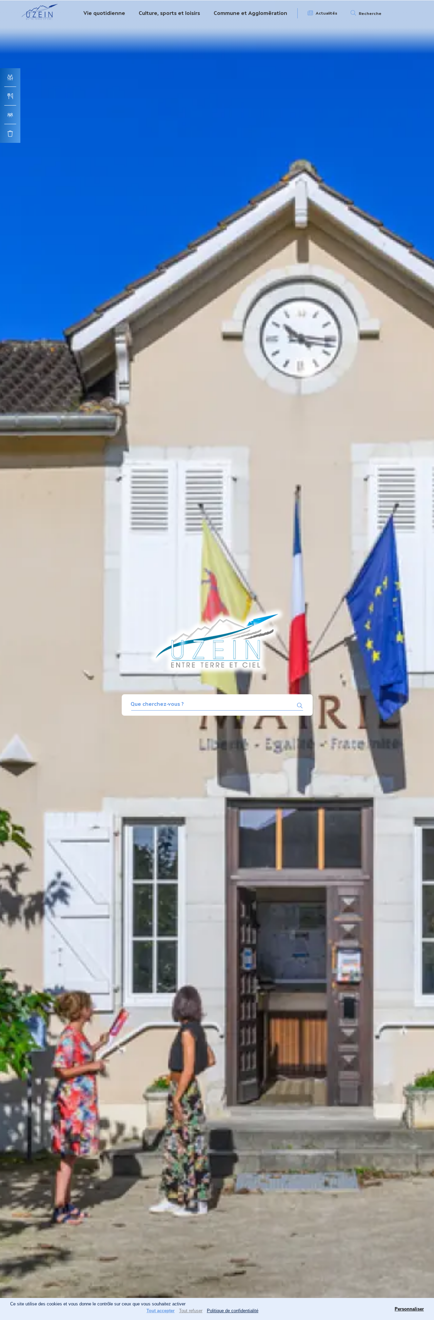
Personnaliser (409, 1309)
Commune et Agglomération (250, 13)
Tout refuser (190, 1310)
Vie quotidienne (104, 13)
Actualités (326, 13)
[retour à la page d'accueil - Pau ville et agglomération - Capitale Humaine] (39, 21)
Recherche (370, 14)
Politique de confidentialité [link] (232, 1310)
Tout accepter (160, 1310)
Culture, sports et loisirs (169, 13)
